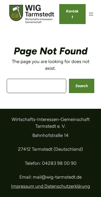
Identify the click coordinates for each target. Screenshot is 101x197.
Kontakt (72, 14)
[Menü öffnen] (91, 14)
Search (81, 86)
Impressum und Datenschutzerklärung (50, 186)
